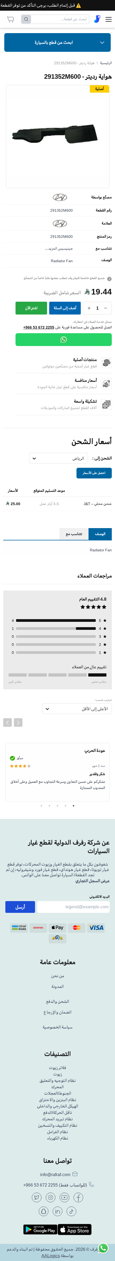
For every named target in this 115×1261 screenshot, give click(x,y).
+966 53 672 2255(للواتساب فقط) (55, 1185)
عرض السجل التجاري (92, 880)
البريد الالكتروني (99, 897)
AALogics (50, 1255)
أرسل (20, 907)
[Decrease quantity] (106, 308)
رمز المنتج (104, 236)
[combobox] (84, 458)
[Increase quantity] (89, 308)
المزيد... (51, 248)
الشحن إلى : (102, 458)
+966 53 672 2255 (38, 327)
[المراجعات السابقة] (7, 722)
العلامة (107, 223)
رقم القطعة (104, 210)
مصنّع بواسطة (101, 197)
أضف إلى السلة (65, 308)
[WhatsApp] (64, 339)
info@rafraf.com (55, 1174)
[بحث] (26, 19)
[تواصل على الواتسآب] (103, 1249)
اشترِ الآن (31, 308)
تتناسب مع (103, 248)
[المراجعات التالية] (18, 722)
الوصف (106, 260)
